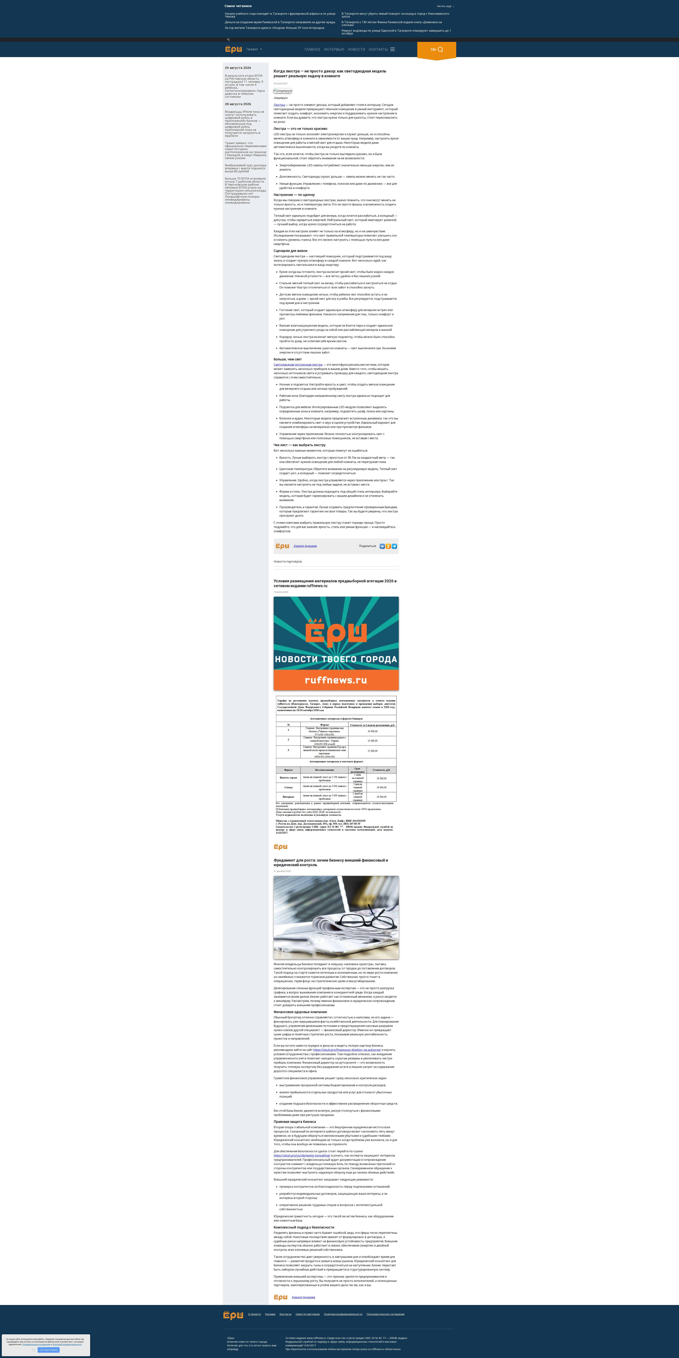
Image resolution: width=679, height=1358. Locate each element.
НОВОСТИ (356, 49)
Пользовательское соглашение (386, 1314)
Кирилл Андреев (305, 546)
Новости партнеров (308, 1314)
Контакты (285, 1314)
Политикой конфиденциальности (67, 1344)
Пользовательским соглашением (36, 1344)
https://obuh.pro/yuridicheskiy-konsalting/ (302, 1155)
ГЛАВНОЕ (312, 49)
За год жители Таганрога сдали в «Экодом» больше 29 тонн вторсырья (274, 28)
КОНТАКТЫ (378, 49)
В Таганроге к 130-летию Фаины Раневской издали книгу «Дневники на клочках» (392, 23)
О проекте (254, 1314)
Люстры (279, 105)
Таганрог (252, 49)
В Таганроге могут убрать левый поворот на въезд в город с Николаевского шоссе (395, 15)
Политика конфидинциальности (343, 1314)
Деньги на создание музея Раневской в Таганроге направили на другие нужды (280, 22)
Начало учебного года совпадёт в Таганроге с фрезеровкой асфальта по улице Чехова (280, 15)
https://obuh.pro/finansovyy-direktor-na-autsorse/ (347, 1050)
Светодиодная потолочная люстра (298, 365)
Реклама (270, 1314)
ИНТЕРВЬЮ (334, 49)
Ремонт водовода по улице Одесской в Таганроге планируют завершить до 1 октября (396, 32)
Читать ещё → (445, 6)
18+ (433, 49)
